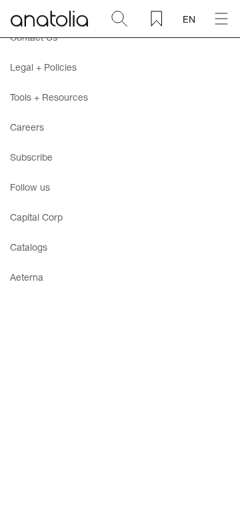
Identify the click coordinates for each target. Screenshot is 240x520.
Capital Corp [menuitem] (36, 217)
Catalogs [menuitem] (28, 247)
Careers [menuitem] (27, 127)
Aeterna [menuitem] (26, 277)
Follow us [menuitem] (30, 187)
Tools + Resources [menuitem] (49, 97)
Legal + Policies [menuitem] (43, 67)
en (189, 19)
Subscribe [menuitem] (31, 157)
